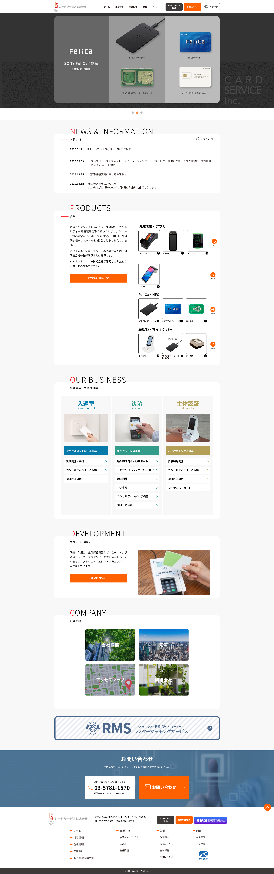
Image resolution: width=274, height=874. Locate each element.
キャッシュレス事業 (128, 451)
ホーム (107, 7)
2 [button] (137, 111)
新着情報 (78, 837)
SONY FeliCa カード (171, 321)
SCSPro (141, 287)
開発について (98, 578)
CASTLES (142, 253)
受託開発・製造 (75, 461)
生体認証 (124, 850)
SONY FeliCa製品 (174, 7)
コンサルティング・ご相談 (81, 470)
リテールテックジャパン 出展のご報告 (109, 149)
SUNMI (166, 253)
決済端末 (164, 837)
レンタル (122, 487)
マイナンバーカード (179, 488)
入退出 (123, 844)
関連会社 (78, 851)
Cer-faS (189, 356)
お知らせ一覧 (207, 139)
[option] (137, 59)
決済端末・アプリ (129, 837)
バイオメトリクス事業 (181, 451)
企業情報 (119, 7)
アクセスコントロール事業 (81, 451)
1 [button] (132, 111)
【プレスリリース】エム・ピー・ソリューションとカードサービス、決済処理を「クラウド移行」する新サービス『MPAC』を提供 (149, 163)
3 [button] (141, 111)
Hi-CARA (142, 356)
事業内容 (133, 7)
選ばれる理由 (74, 479)
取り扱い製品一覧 (98, 278)
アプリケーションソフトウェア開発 (135, 470)
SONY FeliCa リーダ (147, 321)
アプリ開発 (202, 844)
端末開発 (122, 478)
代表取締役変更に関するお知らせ (107, 174)
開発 (155, 7)
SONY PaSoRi (167, 857)
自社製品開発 (176, 461)
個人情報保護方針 (83, 858)
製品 (145, 7)
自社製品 (189, 321)
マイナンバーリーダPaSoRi (170, 357)
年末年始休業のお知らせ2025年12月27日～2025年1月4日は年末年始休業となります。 (123, 185)
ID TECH (190, 253)
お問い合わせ (193, 7)
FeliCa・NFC (166, 844)
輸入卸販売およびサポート (132, 461)
